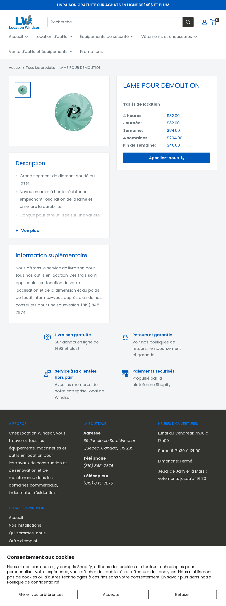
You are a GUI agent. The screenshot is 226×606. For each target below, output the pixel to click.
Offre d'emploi (23, 541)
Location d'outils (51, 36)
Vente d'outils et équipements (38, 51)
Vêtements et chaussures (166, 36)
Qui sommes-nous (27, 533)
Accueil (16, 36)
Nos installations (25, 525)
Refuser (182, 594)
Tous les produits (40, 67)
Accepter (112, 594)
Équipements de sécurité (104, 36)
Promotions (91, 51)
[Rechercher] (188, 22)
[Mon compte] (204, 22)
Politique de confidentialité (33, 582)
